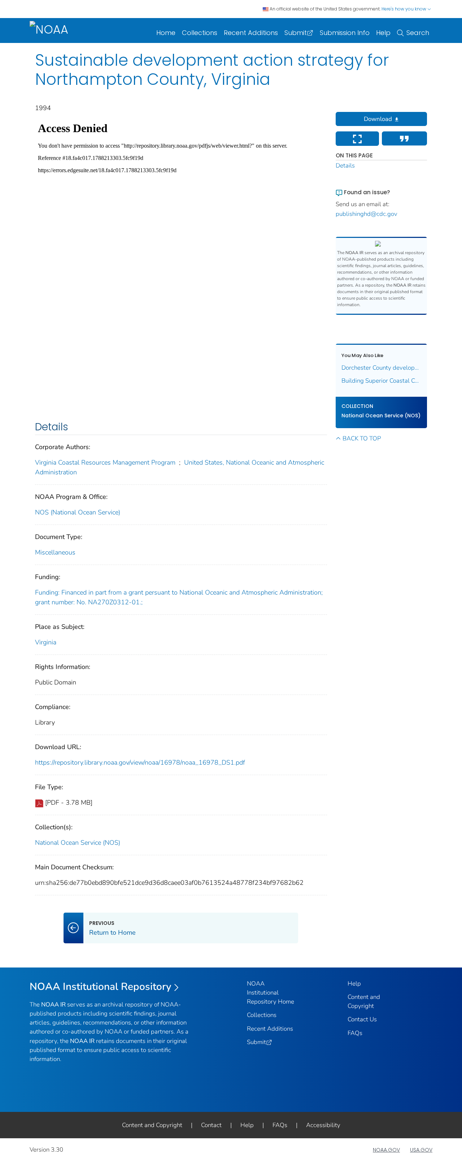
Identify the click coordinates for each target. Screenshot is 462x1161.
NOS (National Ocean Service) (77, 512)
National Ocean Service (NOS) (77, 842)
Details (345, 165)
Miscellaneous (55, 552)
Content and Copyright (152, 1125)
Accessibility (323, 1125)
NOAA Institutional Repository (100, 986)
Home (165, 32)
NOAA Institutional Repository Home (270, 992)
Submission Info (345, 32)
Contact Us (362, 1019)
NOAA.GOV (386, 1149)
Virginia (45, 642)
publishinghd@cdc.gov (366, 214)
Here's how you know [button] (404, 9)
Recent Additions (251, 32)
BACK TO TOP (362, 438)
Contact (211, 1125)
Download (378, 119)
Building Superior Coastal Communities (381, 381)
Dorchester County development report (381, 368)
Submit (295, 32)
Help (383, 32)
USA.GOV (421, 1149)
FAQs (355, 1033)
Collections (199, 32)
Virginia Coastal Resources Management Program (105, 462)
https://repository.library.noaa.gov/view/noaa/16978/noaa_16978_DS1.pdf (140, 762)
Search (417, 32)
